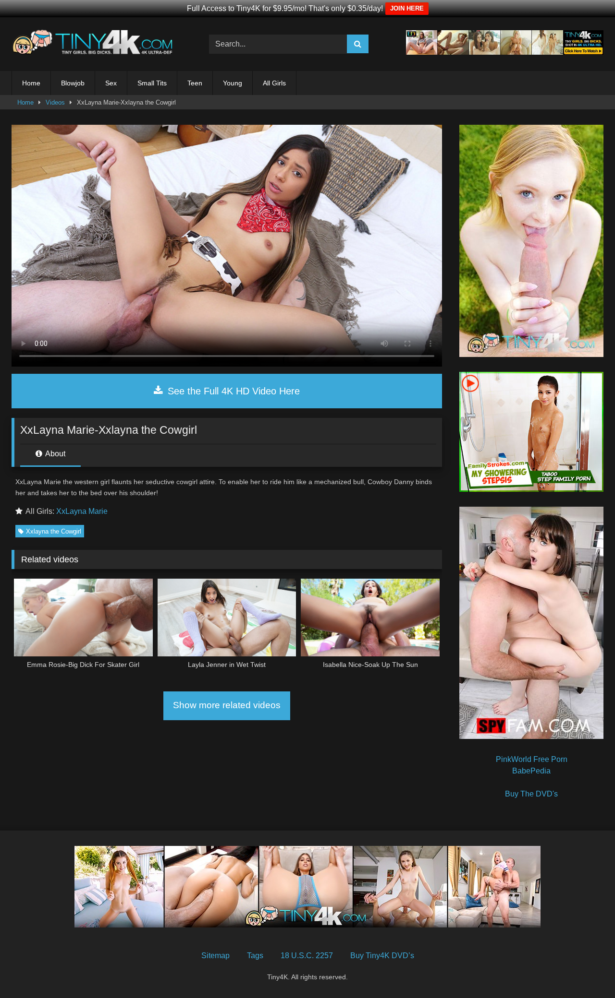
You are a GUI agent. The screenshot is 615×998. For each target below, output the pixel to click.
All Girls (274, 83)
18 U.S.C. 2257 (307, 955)
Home (31, 83)
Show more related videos (227, 705)
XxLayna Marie (82, 511)
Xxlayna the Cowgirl (53, 531)
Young (232, 83)
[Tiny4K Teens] (95, 44)
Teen (194, 83)
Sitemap (215, 955)
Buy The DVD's (531, 794)
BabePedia (531, 771)
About (54, 454)
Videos (55, 102)
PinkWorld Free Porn (531, 759)
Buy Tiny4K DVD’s (382, 955)
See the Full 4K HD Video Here (232, 391)
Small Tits (152, 83)
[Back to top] (585, 969)
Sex (111, 83)
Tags (255, 955)
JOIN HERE (407, 8)
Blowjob (73, 83)
